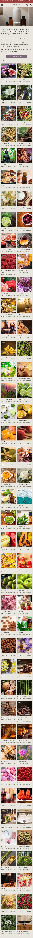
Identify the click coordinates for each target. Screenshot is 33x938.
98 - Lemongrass (5, 867)
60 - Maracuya (5, 569)
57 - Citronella (21, 526)
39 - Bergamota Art (22, 399)
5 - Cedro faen (21, 101)
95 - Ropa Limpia (21, 825)
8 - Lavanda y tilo (6, 143)
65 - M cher (20, 611)
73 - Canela (20, 675)
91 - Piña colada (5, 804)
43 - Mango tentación (7, 442)
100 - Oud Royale (6, 889)
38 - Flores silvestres (6, 399)
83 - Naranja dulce (22, 740)
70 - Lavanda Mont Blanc (24, 654)
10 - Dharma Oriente (6, 164)
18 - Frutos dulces (22, 228)
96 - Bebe (3, 846)
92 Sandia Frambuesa (23, 804)
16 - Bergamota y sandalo (8, 228)
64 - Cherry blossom (6, 611)
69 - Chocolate (5, 654)
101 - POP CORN (21, 889)
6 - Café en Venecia (6, 122)
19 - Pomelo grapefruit (7, 249)
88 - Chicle (4, 782)
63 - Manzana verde (22, 590)
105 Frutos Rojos (21, 910)
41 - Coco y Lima (5, 420)
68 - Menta (20, 632)
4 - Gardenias (5, 101)
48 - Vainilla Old (21, 463)
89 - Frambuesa (21, 782)
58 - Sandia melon (6, 548)
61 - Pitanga (20, 569)
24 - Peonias (4, 293)
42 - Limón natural (22, 420)
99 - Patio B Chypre (22, 867)
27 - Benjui (19, 314)
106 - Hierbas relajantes (7, 931)
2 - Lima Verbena (21, 79)
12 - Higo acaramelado (7, 185)
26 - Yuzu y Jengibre (6, 314)
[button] (27, 5)
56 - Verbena (4, 526)
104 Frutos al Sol (5, 910)
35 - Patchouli (20, 357)
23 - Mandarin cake (22, 270)
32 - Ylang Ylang (5, 357)
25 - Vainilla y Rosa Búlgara (24, 293)
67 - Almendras (5, 632)
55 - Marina (20, 505)
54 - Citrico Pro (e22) (6, 505)
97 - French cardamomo (23, 846)
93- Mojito (4, 825)
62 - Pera (3, 590)
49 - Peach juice (5, 484)
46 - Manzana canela (22, 442)
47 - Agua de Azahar (6, 463)
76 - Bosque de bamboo (23, 696)
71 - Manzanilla (5, 675)
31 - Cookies (20, 336)
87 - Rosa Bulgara (21, 761)
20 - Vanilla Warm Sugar (23, 249)
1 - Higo (3, 79)
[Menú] (2, 5)
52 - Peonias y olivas (22, 484)
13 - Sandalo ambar (22, 185)
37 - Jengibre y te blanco (23, 378)
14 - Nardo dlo (5, 207)
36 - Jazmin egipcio (6, 378)
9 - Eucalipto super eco (23, 143)
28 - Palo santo (5, 336)
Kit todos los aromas (22, 931)
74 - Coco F (4, 696)
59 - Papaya (20, 548)
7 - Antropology (21, 122)
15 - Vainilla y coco (22, 207)
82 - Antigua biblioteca (7, 740)
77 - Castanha (5, 717)
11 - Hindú (19, 164)
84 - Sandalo (4, 761)
